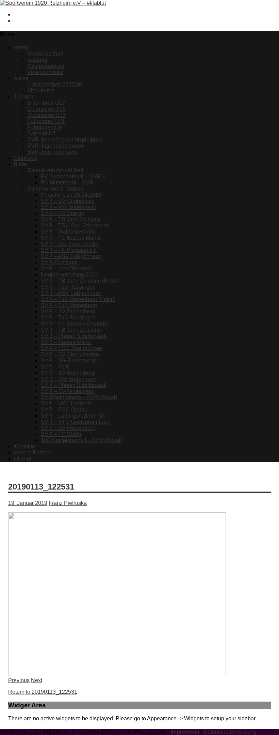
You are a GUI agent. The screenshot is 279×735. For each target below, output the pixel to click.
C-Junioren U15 (46, 109)
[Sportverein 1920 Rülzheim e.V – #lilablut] (53, 3)
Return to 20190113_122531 (42, 692)
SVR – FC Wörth (61, 434)
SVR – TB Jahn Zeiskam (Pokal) (80, 281)
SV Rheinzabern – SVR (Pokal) (79, 397)
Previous (19, 680)
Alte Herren (41, 90)
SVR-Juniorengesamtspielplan (64, 139)
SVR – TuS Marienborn (69, 305)
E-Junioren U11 (46, 121)
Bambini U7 (41, 133)
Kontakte (24, 446)
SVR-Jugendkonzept (52, 152)
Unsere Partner (32, 452)
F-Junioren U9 (44, 127)
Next (36, 680)
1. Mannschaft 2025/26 (54, 84)
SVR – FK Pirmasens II (69, 250)
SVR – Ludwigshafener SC (73, 416)
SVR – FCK (55, 367)
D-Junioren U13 (46, 115)
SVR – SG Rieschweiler (70, 244)
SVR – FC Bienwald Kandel (75, 324)
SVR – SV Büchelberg (68, 311)
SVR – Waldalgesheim (68, 232)
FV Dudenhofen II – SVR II (73, 176)
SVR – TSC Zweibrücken (71, 348)
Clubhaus (25, 158)
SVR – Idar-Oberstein (67, 268)
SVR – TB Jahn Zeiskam (71, 219)
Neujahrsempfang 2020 (69, 275)
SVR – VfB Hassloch (66, 403)
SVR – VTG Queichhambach (76, 422)
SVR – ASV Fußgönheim (71, 256)
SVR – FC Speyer (62, 213)
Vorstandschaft (45, 54)
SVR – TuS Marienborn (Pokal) (78, 299)
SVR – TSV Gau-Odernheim (75, 225)
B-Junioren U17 (46, 103)
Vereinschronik (45, 72)
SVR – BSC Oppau (64, 409)
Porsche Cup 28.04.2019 (71, 195)
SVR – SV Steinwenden (70, 354)
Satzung (37, 60)
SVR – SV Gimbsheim (68, 201)
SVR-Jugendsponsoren (55, 146)
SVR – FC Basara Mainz (70, 238)
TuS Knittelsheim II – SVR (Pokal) (81, 440)
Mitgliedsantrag (45, 66)
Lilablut (22, 459)
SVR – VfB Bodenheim (68, 207)
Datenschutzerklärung (230, 732)
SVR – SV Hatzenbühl (68, 428)
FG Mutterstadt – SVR (67, 182)
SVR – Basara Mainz (66, 342)
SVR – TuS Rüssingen (68, 287)
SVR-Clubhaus (59, 262)
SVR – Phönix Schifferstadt (73, 336)
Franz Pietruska (68, 503)
